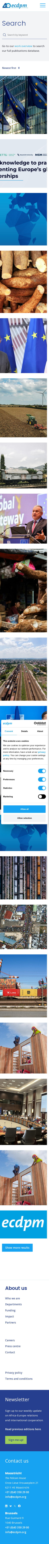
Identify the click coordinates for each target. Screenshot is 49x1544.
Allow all (24, 809)
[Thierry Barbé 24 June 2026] (24, 1224)
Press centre (13, 1346)
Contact (10, 1352)
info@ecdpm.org (15, 1497)
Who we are (12, 1298)
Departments (13, 1304)
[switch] (42, 779)
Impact (9, 1316)
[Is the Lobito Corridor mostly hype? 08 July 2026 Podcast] (24, 465)
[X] (15, 1507)
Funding (10, 1310)
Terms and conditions (19, 1379)
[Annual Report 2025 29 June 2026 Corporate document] (24, 877)
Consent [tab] (9, 731)
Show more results (17, 1247)
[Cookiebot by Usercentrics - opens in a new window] (34, 723)
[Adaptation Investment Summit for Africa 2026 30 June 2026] (24, 833)
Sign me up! (15, 1440)
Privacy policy (13, 1372)
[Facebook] (19, 1507)
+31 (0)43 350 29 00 (17, 1492)
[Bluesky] (11, 1507)
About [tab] (40, 731)
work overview (23, 46)
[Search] (4, 35)
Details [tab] (24, 731)
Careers (10, 1340)
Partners (10, 1322)
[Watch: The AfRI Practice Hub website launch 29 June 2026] (24, 927)
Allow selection (24, 818)
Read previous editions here (23, 1429)
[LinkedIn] (6, 1507)
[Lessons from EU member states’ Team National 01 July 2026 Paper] (24, 519)
